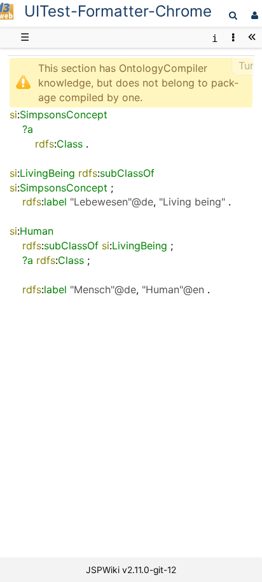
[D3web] (7, 16)
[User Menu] (253, 15)
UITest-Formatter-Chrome (118, 11)
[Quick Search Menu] (233, 15)
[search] (233, 15)
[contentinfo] (214, 37)
